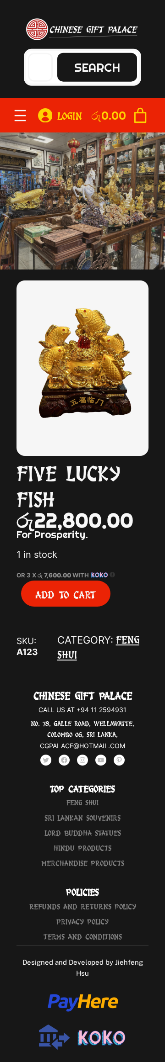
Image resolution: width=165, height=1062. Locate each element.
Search (97, 66)
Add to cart (65, 594)
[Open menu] (20, 115)
